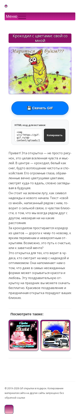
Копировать (55, 135)
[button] (11, 16)
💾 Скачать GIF (40, 108)
